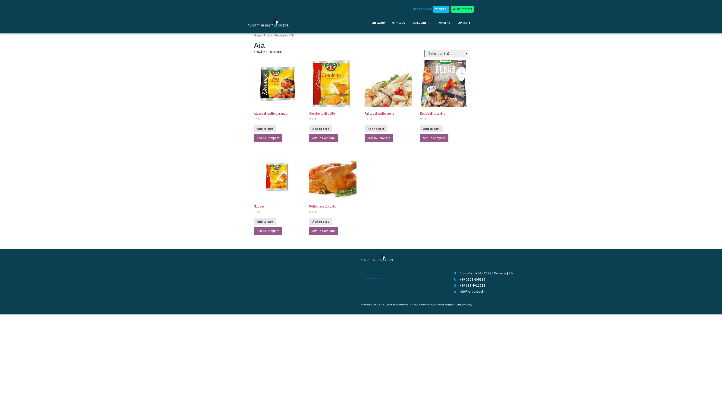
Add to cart (265, 129)
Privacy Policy (465, 304)
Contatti (464, 22)
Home (257, 35)
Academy (444, 22)
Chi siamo (378, 22)
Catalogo (398, 22)
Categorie (420, 22)
